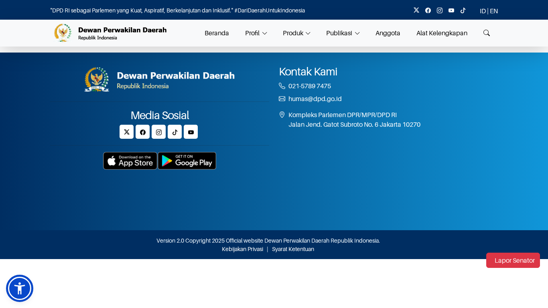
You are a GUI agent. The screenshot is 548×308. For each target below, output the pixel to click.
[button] (19, 288)
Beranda (217, 33)
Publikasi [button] (339, 33)
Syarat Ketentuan (293, 248)
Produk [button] (293, 33)
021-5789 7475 (309, 86)
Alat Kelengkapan (441, 33)
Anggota (387, 33)
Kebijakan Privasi (242, 248)
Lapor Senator (515, 260)
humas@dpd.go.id (315, 99)
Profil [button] (252, 33)
